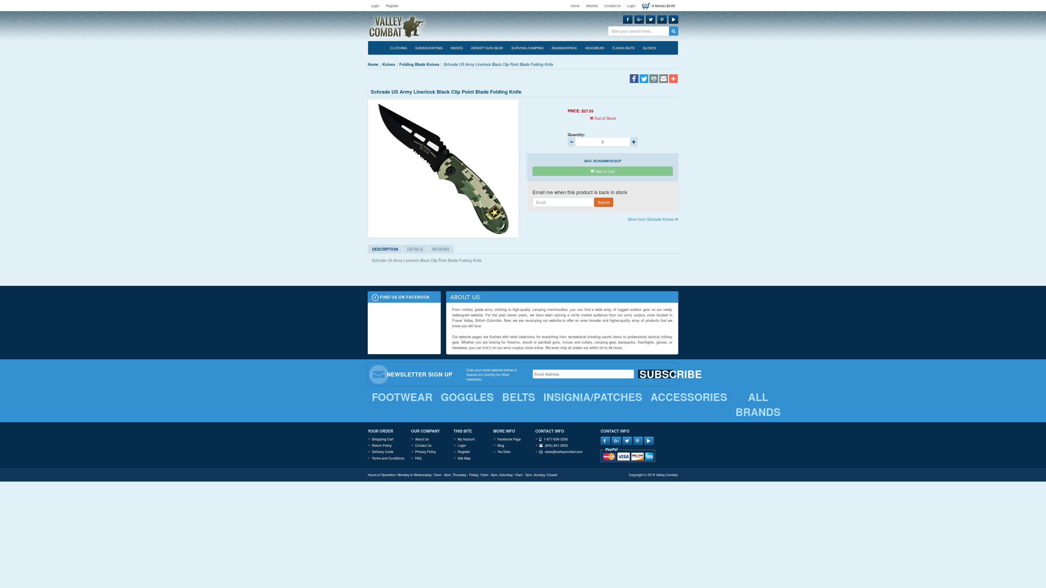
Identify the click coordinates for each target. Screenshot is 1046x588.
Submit (604, 202)
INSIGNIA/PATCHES (592, 397)
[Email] (663, 79)
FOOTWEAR (402, 397)
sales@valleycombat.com (564, 451)
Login (375, 5)
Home (575, 5)
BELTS (518, 397)
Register (392, 5)
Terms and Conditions (388, 458)
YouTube (503, 451)
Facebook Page (509, 439)
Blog (500, 445)
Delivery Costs (382, 451)
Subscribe (657, 374)
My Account (466, 439)
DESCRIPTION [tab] (385, 249)
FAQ (418, 458)
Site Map (464, 458)
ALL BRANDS (758, 404)
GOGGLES (467, 397)
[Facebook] (634, 79)
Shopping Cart (382, 439)
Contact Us (612, 5)
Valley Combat (398, 27)
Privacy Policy (425, 451)
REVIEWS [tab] (440, 249)
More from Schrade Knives (651, 219)
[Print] (654, 79)
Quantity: (576, 134)
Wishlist (592, 5)
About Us (422, 439)
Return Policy (382, 445)
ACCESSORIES (688, 397)
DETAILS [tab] (415, 249)
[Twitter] (644, 79)
